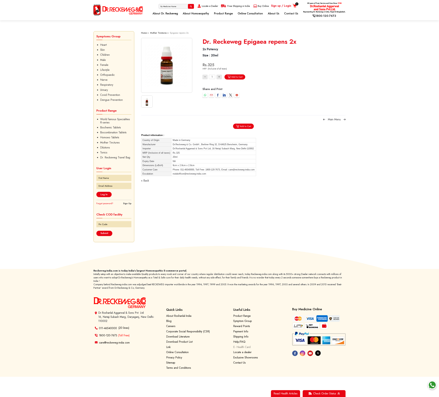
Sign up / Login (281, 6)
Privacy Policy (174, 357)
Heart (103, 44)
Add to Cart (236, 77)
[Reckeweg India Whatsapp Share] (205, 95)
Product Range (223, 13)
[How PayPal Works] (319, 338)
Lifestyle (105, 69)
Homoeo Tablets (109, 137)
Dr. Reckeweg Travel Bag (115, 157)
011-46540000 (108, 328)
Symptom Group (242, 321)
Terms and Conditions (178, 368)
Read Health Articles (286, 393)
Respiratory (106, 84)
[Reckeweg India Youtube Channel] (310, 353)
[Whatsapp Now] (432, 385)
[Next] (344, 119)
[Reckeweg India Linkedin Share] (224, 95)
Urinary (104, 90)
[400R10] (166, 65)
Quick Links (174, 309)
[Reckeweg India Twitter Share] (230, 95)
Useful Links (241, 309)
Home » (145, 32)
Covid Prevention (110, 95)
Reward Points (241, 326)
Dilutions (105, 147)
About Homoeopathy (196, 13)
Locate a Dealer (210, 6)
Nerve (104, 79)
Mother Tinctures (110, 142)
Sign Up (127, 203)
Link (168, 347)
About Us (273, 13)
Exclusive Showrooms (245, 357)
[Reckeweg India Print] (236, 95)
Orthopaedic (107, 74)
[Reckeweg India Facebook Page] (295, 353)
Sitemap (170, 363)
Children (105, 54)
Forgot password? (104, 203)
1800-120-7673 (114, 335)
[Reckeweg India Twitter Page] (318, 353)
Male (103, 60)
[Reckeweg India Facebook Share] (217, 95)
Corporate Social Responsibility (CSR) (188, 331)
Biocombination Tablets (113, 132)
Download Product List (179, 342)
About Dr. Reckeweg (165, 13)
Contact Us (291, 13)
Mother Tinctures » (159, 32)
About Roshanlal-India (178, 316)
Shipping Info (240, 337)
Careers (170, 326)
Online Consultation (250, 13)
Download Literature (178, 337)
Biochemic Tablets (110, 127)
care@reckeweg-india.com (114, 342)
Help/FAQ (239, 342)
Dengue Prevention (111, 99)
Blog (168, 321)
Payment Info (240, 331)
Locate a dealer (242, 352)
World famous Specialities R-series (115, 121)
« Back (145, 181)
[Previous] (324, 119)
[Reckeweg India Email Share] (211, 95)
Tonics (103, 152)
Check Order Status (324, 393)
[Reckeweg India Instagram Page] (302, 353)
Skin (102, 49)
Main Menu (334, 119)
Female (104, 65)
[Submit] (191, 6)
